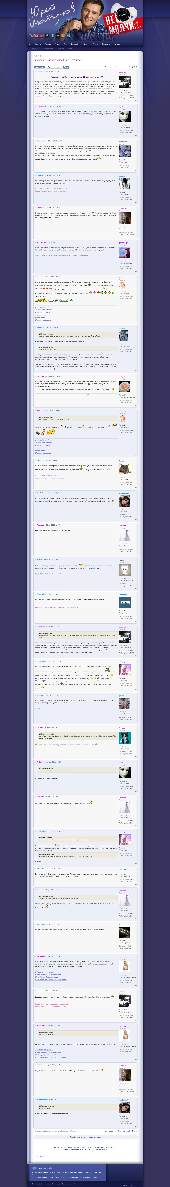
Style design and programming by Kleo (64, 1184)
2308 (131, 130)
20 (131, 266)
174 (131, 982)
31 (131, 586)
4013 (131, 133)
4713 (131, 616)
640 (131, 549)
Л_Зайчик (41, 106)
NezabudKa (41, 141)
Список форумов (47, 49)
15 (131, 197)
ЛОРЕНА (40, 869)
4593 (131, 232)
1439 (131, 296)
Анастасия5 (41, 924)
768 (131, 351)
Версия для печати (41, 1156)
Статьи (86, 44)
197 (131, 685)
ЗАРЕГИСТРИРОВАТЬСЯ (73, 1149)
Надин (39, 559)
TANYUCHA (41, 242)
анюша (40, 327)
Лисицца (40, 525)
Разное (69, 49)
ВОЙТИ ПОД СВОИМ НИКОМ (96, 1149)
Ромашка (40, 208)
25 (131, 268)
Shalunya (40, 277)
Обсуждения (60, 49)
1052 (131, 299)
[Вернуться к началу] (136, 100)
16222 (132, 234)
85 (131, 484)
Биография (75, 44)
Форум (95, 44)
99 (131, 349)
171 (131, 683)
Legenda (40, 71)
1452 (131, 618)
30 (131, 754)
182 (131, 400)
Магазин (117, 44)
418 (131, 551)
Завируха (41, 661)
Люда (39, 460)
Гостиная (35, 49)
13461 (132, 96)
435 (131, 752)
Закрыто (39, 67)
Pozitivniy (41, 594)
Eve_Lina (40, 376)
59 (131, 482)
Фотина (40, 727)
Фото (65, 44)
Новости (38, 44)
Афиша (48, 44)
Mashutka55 (42, 493)
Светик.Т (40, 175)
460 (131, 517)
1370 (131, 980)
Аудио (57, 44)
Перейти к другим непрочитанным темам (85, 1137)
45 (131, 199)
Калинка (40, 956)
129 (131, 881)
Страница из (124, 67)
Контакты (106, 44)
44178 (132, 98)
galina (39, 695)
